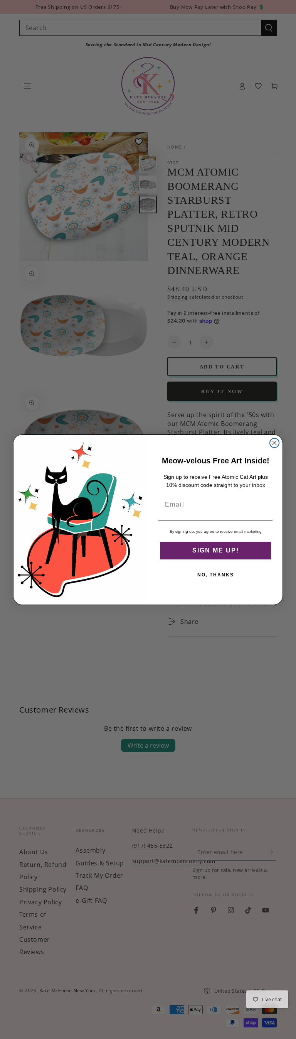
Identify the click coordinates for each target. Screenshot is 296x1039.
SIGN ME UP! (215, 550)
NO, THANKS (215, 575)
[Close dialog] (274, 443)
